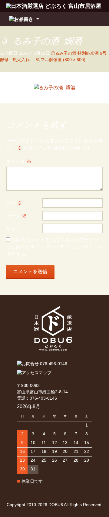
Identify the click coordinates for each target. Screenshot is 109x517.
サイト (13, 228)
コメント (18, 161)
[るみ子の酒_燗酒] (54, 87)
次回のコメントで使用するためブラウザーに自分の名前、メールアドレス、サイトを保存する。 (54, 247)
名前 (14, 203)
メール (16, 215)
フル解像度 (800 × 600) (63, 59)
